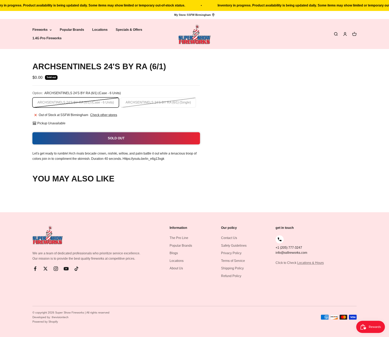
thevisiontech (60, 317)
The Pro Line (179, 238)
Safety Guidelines (234, 245)
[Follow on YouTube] (66, 268)
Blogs (174, 253)
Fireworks (40, 30)
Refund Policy (231, 276)
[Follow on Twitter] (45, 268)
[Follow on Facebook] (35, 268)
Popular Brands (72, 30)
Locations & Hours (310, 262)
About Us (176, 268)
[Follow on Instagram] (56, 268)
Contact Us (229, 238)
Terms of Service (233, 260)
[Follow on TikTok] (76, 268)
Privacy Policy (231, 253)
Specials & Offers (129, 30)
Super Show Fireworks (70, 312)
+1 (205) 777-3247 (289, 247)
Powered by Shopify (45, 321)
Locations (100, 30)
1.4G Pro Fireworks (47, 38)
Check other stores (103, 115)
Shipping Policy (232, 268)
